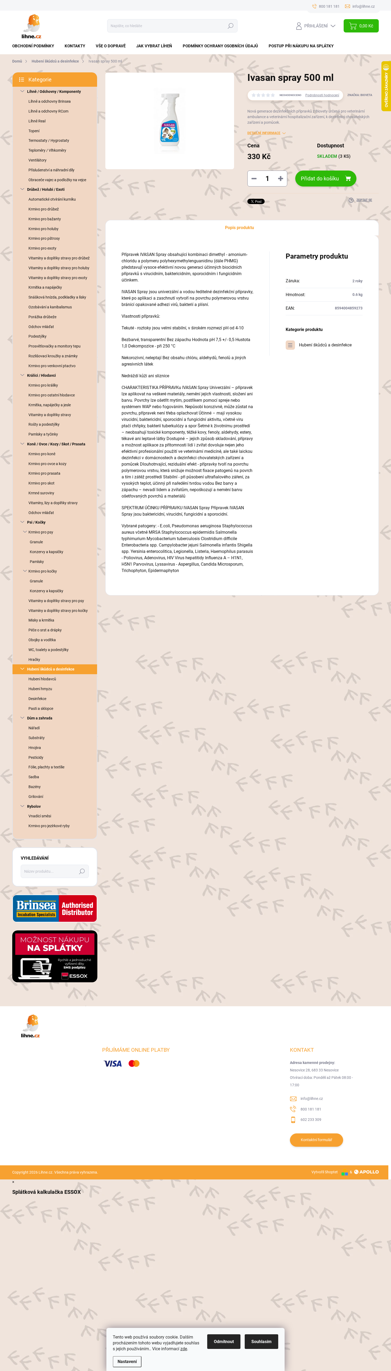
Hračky (34, 659)
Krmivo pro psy (40, 532)
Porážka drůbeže (42, 317)
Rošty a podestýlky (44, 424)
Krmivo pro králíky (43, 385)
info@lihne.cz (312, 1098)
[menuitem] (35, 46)
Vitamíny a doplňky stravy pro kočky (58, 610)
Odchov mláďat (41, 327)
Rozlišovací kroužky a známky (53, 356)
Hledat (230, 26)
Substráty (36, 738)
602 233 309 (311, 1119)
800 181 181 (311, 1109)
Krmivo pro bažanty (44, 219)
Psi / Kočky (36, 522)
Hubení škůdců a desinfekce (50, 669)
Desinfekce (37, 699)
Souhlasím (261, 1341)
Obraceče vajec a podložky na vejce (57, 180)
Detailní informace (263, 133)
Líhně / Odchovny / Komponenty (54, 91)
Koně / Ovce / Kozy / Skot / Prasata (56, 444)
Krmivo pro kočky (42, 571)
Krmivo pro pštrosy (44, 238)
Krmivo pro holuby (43, 229)
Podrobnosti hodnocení (322, 95)
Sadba (33, 777)
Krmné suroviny (41, 493)
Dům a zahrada (39, 718)
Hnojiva (34, 747)
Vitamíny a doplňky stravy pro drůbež (59, 258)
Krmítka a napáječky (45, 287)
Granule (36, 542)
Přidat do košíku (320, 178)
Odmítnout (224, 1341)
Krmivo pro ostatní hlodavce (51, 395)
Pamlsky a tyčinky (43, 434)
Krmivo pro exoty (42, 248)
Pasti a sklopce (40, 708)
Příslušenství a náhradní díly (51, 170)
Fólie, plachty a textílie (46, 767)
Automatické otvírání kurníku (52, 199)
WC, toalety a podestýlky (48, 650)
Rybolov (34, 806)
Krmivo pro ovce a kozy (47, 464)
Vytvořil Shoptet (324, 1172)
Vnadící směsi (39, 816)
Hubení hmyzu (40, 689)
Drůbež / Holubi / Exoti (46, 189)
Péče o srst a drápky (45, 630)
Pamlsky (37, 562)
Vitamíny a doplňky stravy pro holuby (58, 268)
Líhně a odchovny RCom (48, 111)
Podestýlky (37, 336)
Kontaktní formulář (316, 1140)
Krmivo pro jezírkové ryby (49, 826)
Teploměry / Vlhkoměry (47, 150)
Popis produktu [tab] (239, 227)
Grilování (35, 796)
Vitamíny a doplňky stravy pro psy (56, 601)
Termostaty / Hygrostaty (48, 140)
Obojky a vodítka (42, 640)
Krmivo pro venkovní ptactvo (52, 366)
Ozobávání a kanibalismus (50, 307)
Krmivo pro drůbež (43, 209)
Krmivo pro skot (41, 483)
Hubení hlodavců (42, 679)
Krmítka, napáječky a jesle (49, 405)
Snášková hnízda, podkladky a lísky (57, 297)
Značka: (359, 95)
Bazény (34, 787)
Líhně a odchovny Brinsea (49, 101)
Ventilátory (37, 160)
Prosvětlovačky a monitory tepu (54, 346)
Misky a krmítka (41, 620)
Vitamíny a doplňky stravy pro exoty (57, 278)
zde (183, 1348)
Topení (33, 131)
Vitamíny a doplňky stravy (49, 415)
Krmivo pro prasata (44, 473)
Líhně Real (36, 121)
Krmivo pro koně (41, 454)
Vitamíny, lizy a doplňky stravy (53, 503)
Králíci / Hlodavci (41, 375)
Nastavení (127, 1361)
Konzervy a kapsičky (46, 552)
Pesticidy (35, 757)
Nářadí (34, 728)
